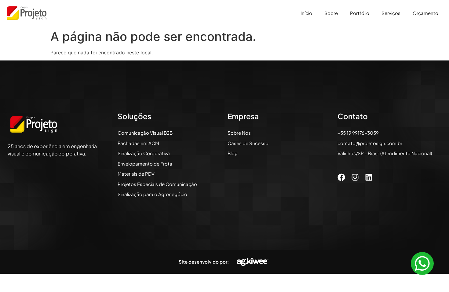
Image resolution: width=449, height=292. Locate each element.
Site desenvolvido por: (204, 262)
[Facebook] (341, 177)
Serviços (390, 13)
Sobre (331, 13)
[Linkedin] (369, 177)
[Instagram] (355, 177)
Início (306, 13)
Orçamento (425, 13)
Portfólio (359, 13)
